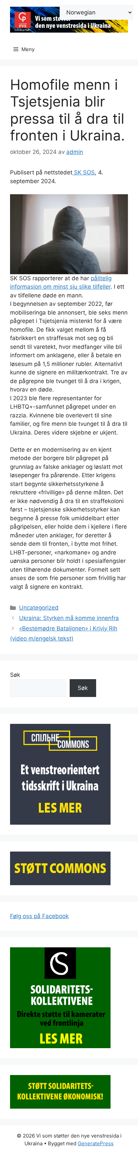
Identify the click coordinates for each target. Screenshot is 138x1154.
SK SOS (83, 172)
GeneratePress (96, 1143)
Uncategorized (39, 607)
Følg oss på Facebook (39, 916)
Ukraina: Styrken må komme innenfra (69, 618)
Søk (15, 674)
